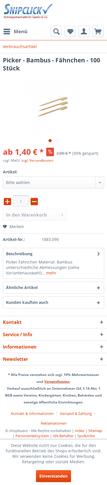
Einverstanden (53, 476)
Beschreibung (19, 253)
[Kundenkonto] (84, 31)
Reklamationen (53, 423)
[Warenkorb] (98, 31)
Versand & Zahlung (76, 413)
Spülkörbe (86, 435)
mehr (50, 273)
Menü (20, 31)
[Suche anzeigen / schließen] (56, 31)
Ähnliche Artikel (22, 287)
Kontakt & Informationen (32, 413)
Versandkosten (57, 381)
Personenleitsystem (32, 435)
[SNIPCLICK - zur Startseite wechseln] (28, 13)
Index (79, 430)
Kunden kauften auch (27, 302)
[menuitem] (15, 31)
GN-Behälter (63, 435)
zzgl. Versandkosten (37, 160)
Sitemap (95, 430)
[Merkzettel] (70, 31)
